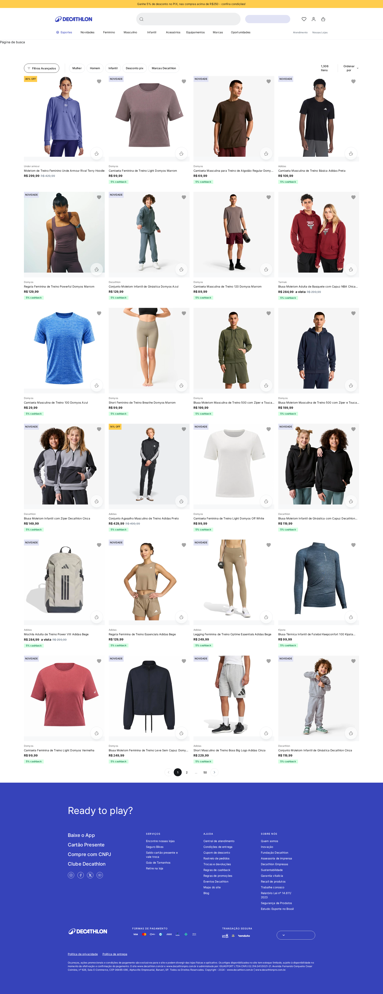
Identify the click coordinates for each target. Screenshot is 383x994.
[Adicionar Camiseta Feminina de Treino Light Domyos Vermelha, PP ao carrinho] (96, 733)
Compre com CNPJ (89, 854)
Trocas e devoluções (217, 864)
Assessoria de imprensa (276, 858)
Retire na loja (154, 868)
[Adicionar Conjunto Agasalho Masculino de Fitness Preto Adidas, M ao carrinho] (181, 501)
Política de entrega (115, 954)
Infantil (151, 32)
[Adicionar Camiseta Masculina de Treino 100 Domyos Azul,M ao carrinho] (96, 385)
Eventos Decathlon (215, 881)
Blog (206, 893)
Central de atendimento (219, 841)
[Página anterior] (169, 772)
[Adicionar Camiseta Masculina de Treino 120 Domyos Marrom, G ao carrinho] (266, 269)
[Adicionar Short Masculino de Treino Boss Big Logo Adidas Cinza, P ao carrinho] (266, 733)
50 (205, 772)
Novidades (87, 32)
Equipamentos (195, 32)
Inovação (267, 846)
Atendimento (300, 32)
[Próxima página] (214, 772)
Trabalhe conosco (272, 887)
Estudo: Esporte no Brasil (277, 908)
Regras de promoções (217, 875)
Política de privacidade (83, 954)
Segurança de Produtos (276, 903)
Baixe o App (81, 835)
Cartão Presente (86, 845)
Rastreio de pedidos (216, 858)
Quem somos (269, 841)
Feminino (109, 32)
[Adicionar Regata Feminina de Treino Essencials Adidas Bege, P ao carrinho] (181, 617)
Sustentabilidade (272, 870)
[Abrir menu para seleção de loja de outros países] (296, 935)
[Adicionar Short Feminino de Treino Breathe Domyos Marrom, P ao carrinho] (181, 385)
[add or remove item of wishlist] (99, 81)
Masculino (130, 32)
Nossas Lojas (320, 32)
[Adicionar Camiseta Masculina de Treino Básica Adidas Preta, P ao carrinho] (351, 153)
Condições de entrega (217, 846)
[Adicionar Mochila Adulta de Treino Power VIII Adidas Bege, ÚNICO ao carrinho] (96, 617)
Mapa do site (212, 887)
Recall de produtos (273, 881)
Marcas (218, 32)
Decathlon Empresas (274, 864)
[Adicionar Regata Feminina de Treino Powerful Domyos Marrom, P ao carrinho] (96, 269)
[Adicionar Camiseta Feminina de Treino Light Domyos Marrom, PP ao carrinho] (181, 153)
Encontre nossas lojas (160, 841)
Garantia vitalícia (272, 875)
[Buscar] (141, 19)
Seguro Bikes (154, 846)
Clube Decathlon (87, 864)
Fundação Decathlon (274, 852)
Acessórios (173, 32)
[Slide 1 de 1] (64, 116)
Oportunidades (240, 32)
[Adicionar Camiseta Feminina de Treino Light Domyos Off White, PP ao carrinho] (266, 501)
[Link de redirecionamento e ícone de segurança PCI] (233, 935)
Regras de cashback (216, 870)
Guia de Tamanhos (158, 862)
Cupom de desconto (216, 852)
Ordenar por (349, 68)
